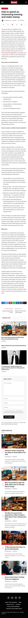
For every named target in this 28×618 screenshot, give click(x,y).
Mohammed (8, 20)
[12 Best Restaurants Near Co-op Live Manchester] (14, 538)
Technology (4, 8)
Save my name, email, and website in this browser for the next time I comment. (13, 411)
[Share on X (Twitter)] (8, 24)
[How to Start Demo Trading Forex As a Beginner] (14, 568)
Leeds (3, 447)
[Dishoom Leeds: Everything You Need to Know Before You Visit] (14, 441)
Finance (4, 574)
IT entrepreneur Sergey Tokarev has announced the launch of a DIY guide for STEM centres (13, 368)
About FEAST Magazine (11, 602)
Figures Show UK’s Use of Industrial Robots (13, 345)
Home (20, 602)
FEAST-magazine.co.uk (14, 612)
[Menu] (2, 2)
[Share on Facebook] (3, 24)
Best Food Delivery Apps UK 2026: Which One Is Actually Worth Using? (12, 338)
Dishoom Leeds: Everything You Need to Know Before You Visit (15, 452)
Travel (3, 510)
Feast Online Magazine (13, 606)
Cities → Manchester (6, 544)
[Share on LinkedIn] (21, 24)
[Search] (26, 2)
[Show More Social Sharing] (25, 24)
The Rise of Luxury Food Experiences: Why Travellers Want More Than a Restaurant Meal (15, 516)
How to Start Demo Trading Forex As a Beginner (14, 578)
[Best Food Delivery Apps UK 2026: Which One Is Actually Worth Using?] (14, 328)
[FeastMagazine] (14, 2)
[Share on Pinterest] (12, 24)
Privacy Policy (10, 604)
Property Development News (14, 608)
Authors (18, 604)
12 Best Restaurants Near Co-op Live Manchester (15, 548)
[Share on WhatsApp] (17, 24)
